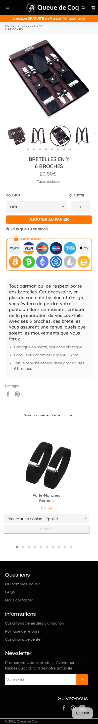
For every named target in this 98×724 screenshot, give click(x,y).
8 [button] (70, 149)
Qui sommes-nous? (22, 584)
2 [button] (33, 149)
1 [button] (27, 149)
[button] (17, 547)
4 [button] (45, 149)
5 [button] (52, 149)
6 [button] (58, 149)
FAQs (10, 592)
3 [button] (39, 149)
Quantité (76, 195)
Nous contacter (19, 600)
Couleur (13, 195)
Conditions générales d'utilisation (34, 623)
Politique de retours (22, 631)
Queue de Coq (27, 721)
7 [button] (64, 149)
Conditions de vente (22, 639)
